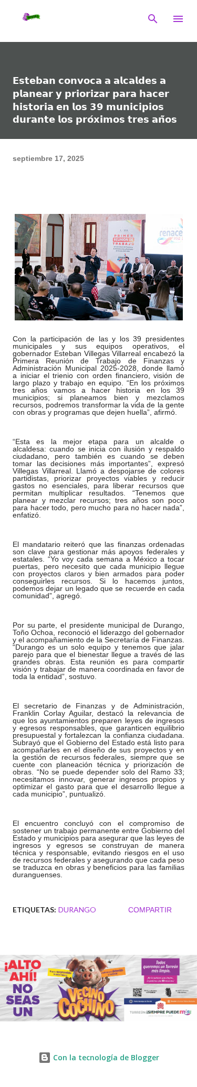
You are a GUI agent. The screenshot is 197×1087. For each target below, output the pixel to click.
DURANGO (77, 909)
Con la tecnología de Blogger (105, 1057)
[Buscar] (153, 19)
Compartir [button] (150, 910)
